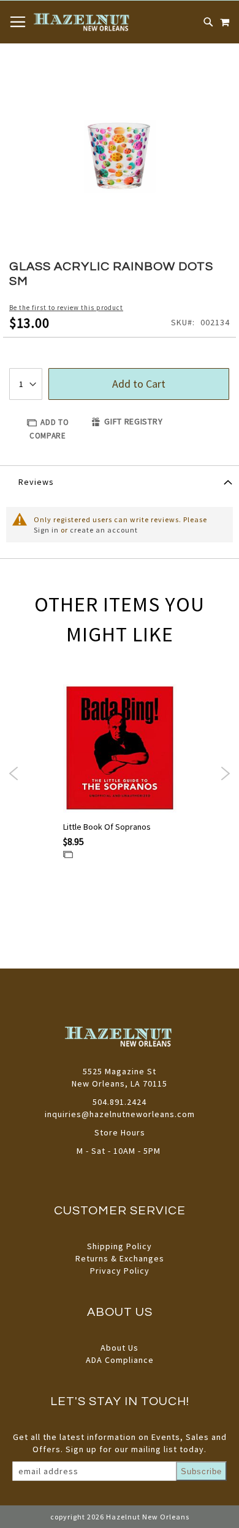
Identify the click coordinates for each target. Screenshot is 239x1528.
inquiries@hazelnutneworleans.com (120, 1114)
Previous (13, 773)
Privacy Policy (120, 1270)
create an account (104, 529)
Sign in (46, 529)
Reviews (36, 481)
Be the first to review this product (66, 307)
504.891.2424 (119, 1101)
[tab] (119, 481)
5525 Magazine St (119, 1071)
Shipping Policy (119, 1246)
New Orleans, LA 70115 (119, 1083)
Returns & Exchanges (119, 1258)
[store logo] (82, 22)
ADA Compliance (120, 1359)
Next (225, 773)
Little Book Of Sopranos (107, 826)
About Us (119, 1347)
